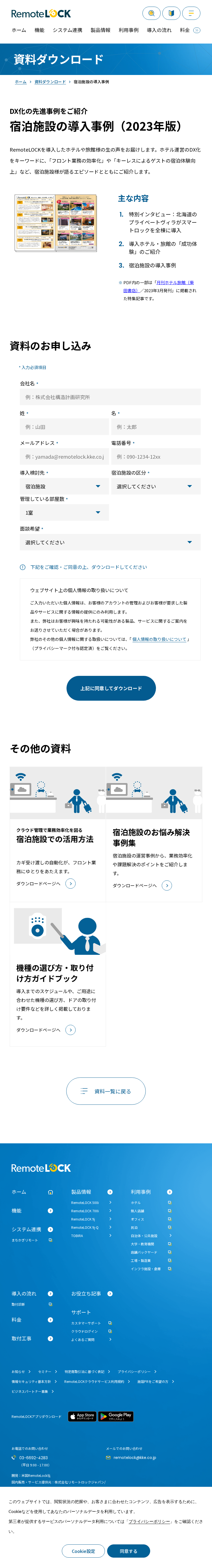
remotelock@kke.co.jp (135, 1457)
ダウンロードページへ (29, 770)
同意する (128, 1551)
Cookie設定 (83, 1551)
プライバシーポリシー (149, 1521)
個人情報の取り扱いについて (159, 639)
